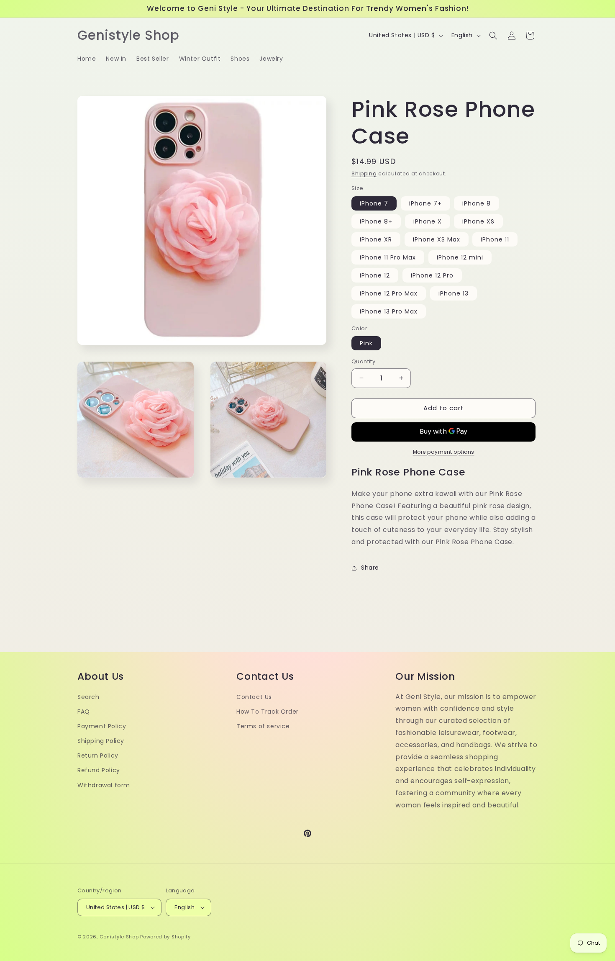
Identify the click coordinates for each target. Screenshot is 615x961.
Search (88, 697)
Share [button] (370, 567)
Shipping (364, 173)
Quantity (363, 361)
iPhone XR (376, 239)
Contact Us (254, 697)
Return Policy (97, 755)
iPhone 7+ (425, 203)
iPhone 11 (495, 239)
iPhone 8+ (376, 221)
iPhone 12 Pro (432, 275)
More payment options (443, 451)
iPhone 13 (453, 293)
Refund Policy (98, 770)
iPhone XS (478, 221)
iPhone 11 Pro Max (388, 257)
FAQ (83, 711)
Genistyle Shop (119, 936)
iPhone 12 (375, 275)
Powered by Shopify (165, 936)
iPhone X (427, 221)
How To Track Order (267, 711)
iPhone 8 (476, 203)
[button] (493, 35)
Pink (366, 343)
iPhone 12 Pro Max (389, 293)
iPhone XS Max (436, 239)
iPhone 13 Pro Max (389, 311)
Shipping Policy (100, 741)
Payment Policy (101, 726)
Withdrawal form (103, 785)
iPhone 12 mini (460, 257)
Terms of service (263, 726)
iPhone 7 (374, 203)
